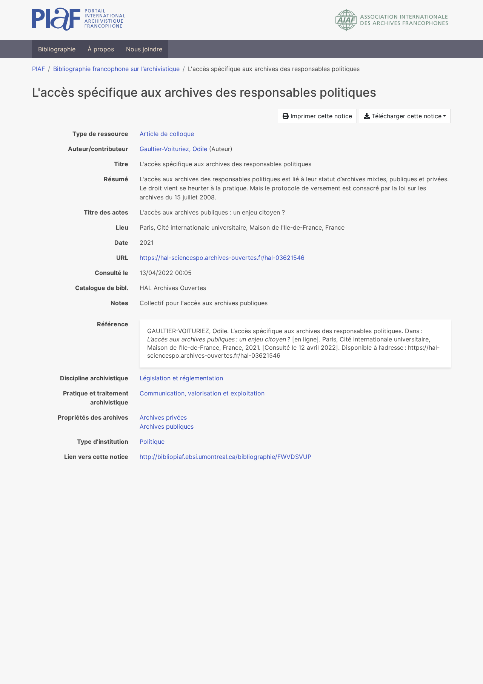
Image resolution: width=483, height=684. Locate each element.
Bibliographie (56, 49)
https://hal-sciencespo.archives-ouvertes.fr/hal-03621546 (222, 257)
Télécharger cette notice (405, 116)
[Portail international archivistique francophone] (78, 20)
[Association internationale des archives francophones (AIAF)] (392, 20)
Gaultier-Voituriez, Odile (173, 149)
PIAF (38, 69)
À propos (101, 49)
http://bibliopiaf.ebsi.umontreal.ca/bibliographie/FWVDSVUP (225, 456)
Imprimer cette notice (320, 116)
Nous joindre (144, 49)
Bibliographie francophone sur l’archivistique (116, 69)
